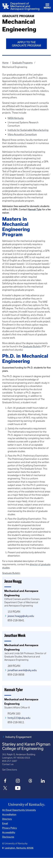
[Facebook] (5, 781)
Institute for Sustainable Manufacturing (28, 130)
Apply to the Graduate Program (26, 44)
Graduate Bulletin (32, 346)
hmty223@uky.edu (19, 717)
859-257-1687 (9, 761)
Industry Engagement (18, 736)
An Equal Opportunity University (19, 810)
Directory (7, 819)
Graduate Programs (22, 62)
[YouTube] (18, 788)
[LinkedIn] (43, 781)
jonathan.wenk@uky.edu (22, 670)
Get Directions (9, 769)
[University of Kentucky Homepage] (26, 805)
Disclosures (8, 837)
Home (5, 62)
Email (5, 823)
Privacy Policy (9, 828)
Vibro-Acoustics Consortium (22, 134)
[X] (5, 788)
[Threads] (30, 781)
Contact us (7, 764)
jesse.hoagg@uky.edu (21, 615)
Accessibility (8, 832)
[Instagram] (18, 781)
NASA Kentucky (16, 118)
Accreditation (9, 814)
